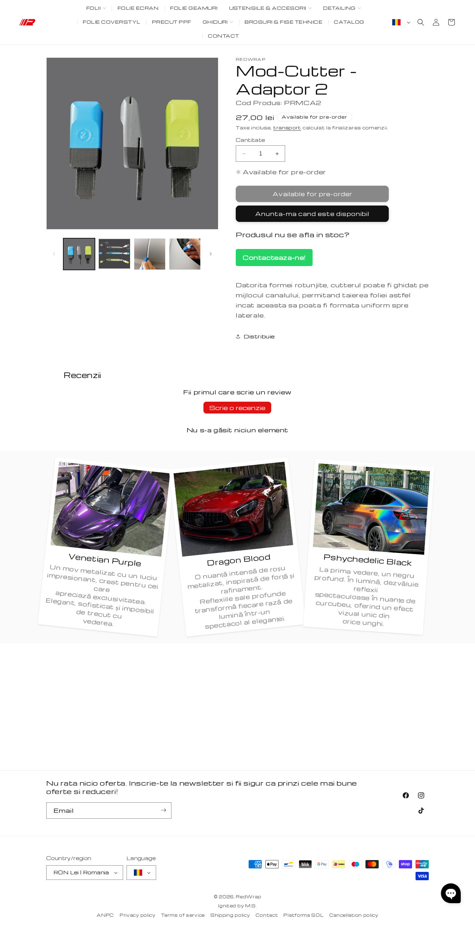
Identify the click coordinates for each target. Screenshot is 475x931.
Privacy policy (137, 915)
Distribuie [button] (259, 336)
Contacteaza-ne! (274, 257)
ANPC (105, 915)
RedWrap (248, 896)
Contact (267, 915)
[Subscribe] (163, 810)
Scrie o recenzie (237, 407)
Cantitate (250, 140)
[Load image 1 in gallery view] (79, 254)
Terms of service (183, 915)
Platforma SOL (303, 915)
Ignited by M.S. (237, 906)
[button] (96, 8)
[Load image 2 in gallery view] (114, 254)
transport (287, 127)
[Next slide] (210, 254)
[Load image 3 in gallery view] (150, 254)
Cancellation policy (353, 915)
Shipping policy (230, 915)
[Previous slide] (54, 254)
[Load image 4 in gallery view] (185, 254)
